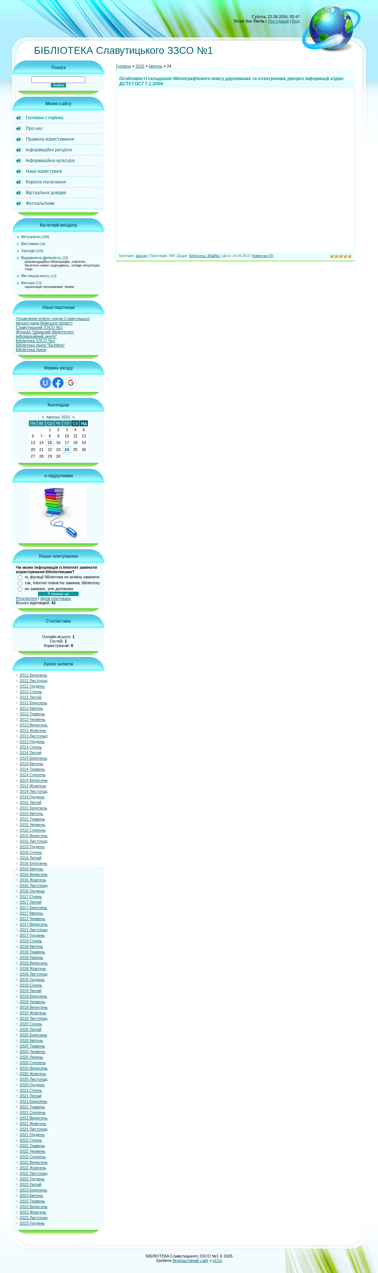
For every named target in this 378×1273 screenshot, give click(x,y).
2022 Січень (31, 1140)
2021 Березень (33, 1101)
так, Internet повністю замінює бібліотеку (62, 583)
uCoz (217, 1260)
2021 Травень (32, 1107)
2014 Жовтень (33, 786)
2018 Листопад (33, 974)
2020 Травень (32, 1046)
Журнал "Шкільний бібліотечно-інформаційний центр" (45, 334)
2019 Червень (32, 1002)
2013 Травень (32, 714)
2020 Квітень (31, 1040)
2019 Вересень (34, 1007)
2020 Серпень (33, 1062)
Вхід (296, 21)
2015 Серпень (33, 830)
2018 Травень (32, 952)
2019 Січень (31, 985)
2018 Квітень (31, 946)
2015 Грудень (32, 846)
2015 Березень (33, 808)
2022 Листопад (33, 1173)
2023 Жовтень (33, 1212)
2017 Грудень (32, 935)
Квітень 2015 (58, 417)
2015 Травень (32, 819)
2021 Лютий (30, 1096)
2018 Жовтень (33, 968)
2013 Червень (32, 719)
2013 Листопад (33, 736)
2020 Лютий (30, 1029)
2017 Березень (33, 907)
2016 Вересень (34, 874)
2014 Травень (32, 769)
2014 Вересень (34, 780)
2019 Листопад (33, 1018)
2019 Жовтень (33, 1013)
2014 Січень (31, 747)
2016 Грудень (32, 891)
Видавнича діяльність (41, 257)
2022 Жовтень (33, 1168)
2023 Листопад (33, 1217)
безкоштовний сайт (190, 1260)
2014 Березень (33, 758)
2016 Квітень (31, 869)
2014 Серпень (33, 775)
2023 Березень (33, 1190)
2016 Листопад (33, 885)
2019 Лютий (30, 990)
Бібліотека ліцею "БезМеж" (40, 345)
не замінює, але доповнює (49, 588)
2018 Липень (31, 957)
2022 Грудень (32, 1179)
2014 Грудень (32, 797)
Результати (26, 598)
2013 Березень (33, 703)
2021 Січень (31, 1090)
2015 (139, 66)
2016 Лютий (30, 858)
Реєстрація (278, 21)
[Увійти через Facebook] (57, 382)
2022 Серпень (33, 1157)
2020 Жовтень (33, 1073)
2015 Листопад (33, 841)
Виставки (29, 243)
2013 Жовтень (33, 730)
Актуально (31, 236)
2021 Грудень (32, 1134)
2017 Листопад (33, 930)
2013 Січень (31, 691)
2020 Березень (33, 1035)
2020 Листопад (33, 1079)
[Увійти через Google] (71, 383)
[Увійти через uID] (45, 382)
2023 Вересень (34, 1206)
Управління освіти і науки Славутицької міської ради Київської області (53, 320)
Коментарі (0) (262, 256)
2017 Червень (32, 918)
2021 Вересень (34, 1118)
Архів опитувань (55, 598)
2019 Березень (33, 996)
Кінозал (28, 283)
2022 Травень (32, 1145)
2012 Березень (33, 675)
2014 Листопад (33, 791)
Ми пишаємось (35, 275)
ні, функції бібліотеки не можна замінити (62, 577)
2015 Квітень (31, 813)
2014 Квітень (31, 763)
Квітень (155, 66)
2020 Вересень (34, 1068)
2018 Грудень (32, 979)
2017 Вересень (34, 924)
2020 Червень (32, 1051)
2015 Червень (32, 824)
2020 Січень (31, 1024)
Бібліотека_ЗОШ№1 (204, 256)
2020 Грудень (32, 1085)
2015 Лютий (30, 802)
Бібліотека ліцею (31, 349)
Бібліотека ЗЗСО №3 (35, 340)
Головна (123, 66)
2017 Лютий (30, 902)
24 (67, 449)
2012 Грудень (32, 686)
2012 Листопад (33, 680)
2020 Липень (31, 1057)
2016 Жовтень (33, 880)
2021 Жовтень (33, 1123)
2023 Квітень (31, 1195)
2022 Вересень (34, 1162)
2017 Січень (31, 896)
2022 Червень (32, 1151)
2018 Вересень (34, 963)
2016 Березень (33, 863)
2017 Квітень (31, 913)
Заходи (28, 250)
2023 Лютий (30, 1184)
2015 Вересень (34, 835)
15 (50, 442)
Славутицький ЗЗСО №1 (39, 327)
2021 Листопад (33, 1129)
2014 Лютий (30, 752)
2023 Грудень (32, 1223)
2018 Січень (31, 941)
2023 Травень (32, 1201)
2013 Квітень (31, 708)
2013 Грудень (32, 741)
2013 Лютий (30, 697)
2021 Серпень (33, 1112)
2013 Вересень (34, 725)
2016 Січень (31, 852)
